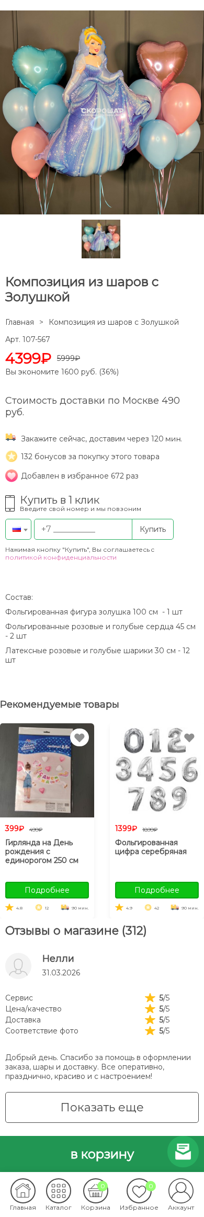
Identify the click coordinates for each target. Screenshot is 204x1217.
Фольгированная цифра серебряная (151, 847)
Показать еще (102, 1107)
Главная (19, 322)
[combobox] (18, 529)
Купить (153, 529)
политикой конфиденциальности (61, 557)
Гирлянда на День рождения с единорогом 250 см (41, 851)
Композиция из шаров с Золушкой (114, 322)
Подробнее (47, 890)
